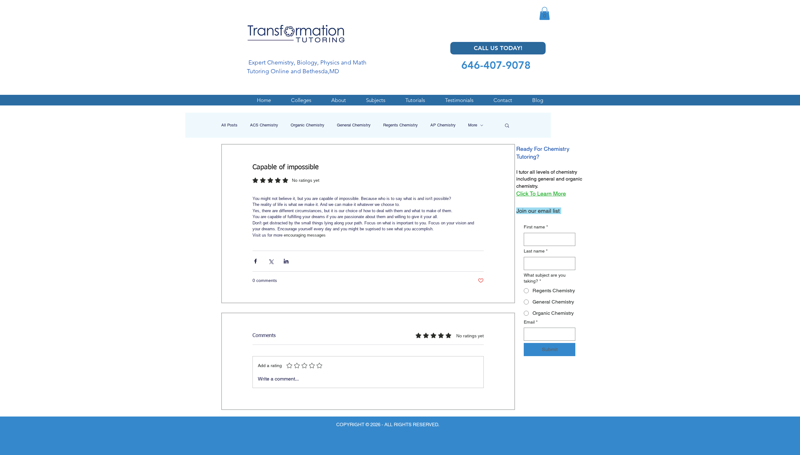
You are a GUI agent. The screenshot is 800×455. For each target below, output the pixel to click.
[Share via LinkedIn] (286, 261)
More (472, 125)
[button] (544, 13)
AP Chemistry (443, 125)
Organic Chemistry (307, 125)
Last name (536, 250)
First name (536, 226)
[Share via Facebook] (255, 261)
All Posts (229, 125)
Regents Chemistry (400, 125)
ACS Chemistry (264, 125)
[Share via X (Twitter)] (271, 261)
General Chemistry (354, 125)
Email (531, 322)
